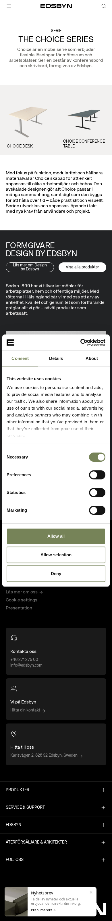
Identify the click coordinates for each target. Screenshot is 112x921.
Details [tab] (56, 358)
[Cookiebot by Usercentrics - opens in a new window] (80, 342)
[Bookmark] (47, 89)
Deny (56, 573)
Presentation (19, 608)
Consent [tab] (20, 358)
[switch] (97, 474)
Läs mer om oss (22, 592)
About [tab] (92, 358)
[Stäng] (91, 892)
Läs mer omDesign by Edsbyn (30, 267)
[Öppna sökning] (103, 6)
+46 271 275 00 (24, 660)
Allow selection (56, 554)
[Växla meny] (18, 6)
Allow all (56, 536)
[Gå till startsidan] (56, 6)
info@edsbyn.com (26, 665)
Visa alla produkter (82, 267)
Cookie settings (21, 600)
